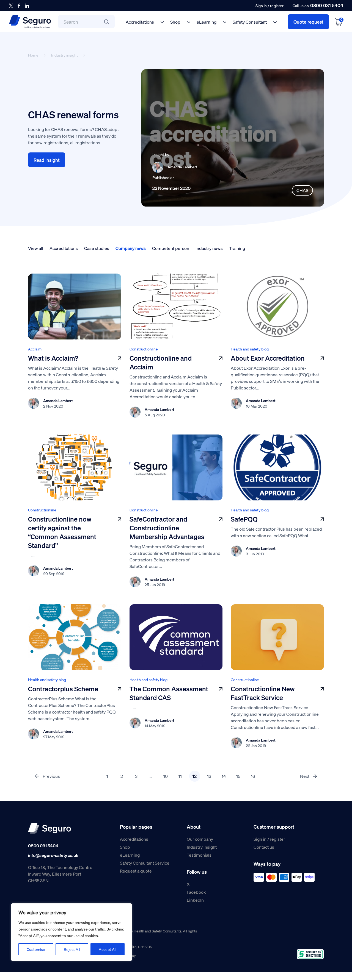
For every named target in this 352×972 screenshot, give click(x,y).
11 (180, 776)
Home (33, 54)
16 (253, 776)
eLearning (206, 22)
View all (35, 248)
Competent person (170, 248)
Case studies (96, 248)
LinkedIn (195, 900)
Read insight (47, 160)
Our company (200, 839)
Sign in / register (269, 839)
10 (165, 776)
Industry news (209, 248)
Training (237, 248)
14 (224, 776)
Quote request (308, 22)
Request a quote (136, 871)
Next (304, 776)
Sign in (261, 5)
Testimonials (199, 855)
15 (238, 776)
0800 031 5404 (326, 5)
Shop (175, 22)
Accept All (107, 949)
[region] (71, 932)
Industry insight (64, 54)
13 (209, 776)
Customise (36, 949)
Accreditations (140, 22)
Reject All (72, 949)
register (277, 5)
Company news (131, 248)
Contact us (264, 847)
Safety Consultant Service (144, 863)
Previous (51, 776)
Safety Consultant (250, 22)
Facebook (196, 892)
